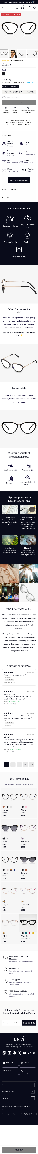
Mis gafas (7, 737)
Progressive (7, 725)
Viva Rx (24, 936)
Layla (5, 873)
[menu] (6, 7)
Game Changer (9, 694)
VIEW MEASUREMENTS (19, 180)
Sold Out (19, 103)
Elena (5, 810)
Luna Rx (6, 752)
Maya (5, 904)
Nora (23, 810)
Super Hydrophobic (9, 682)
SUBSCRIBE (29, 1023)
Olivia (5, 936)
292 (25, 765)
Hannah (25, 841)
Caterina (25, 904)
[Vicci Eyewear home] (19, 7)
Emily (5, 841)
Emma (24, 873)
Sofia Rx (6, 704)
